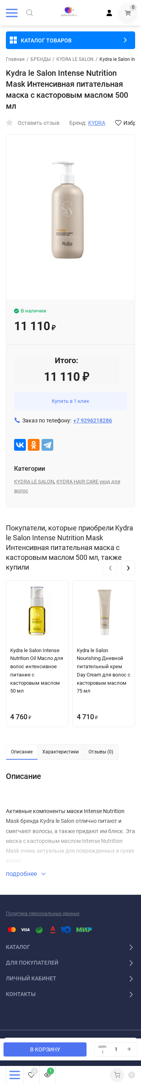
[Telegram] (47, 445)
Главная (15, 59)
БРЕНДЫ (41, 59)
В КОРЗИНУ (45, 1049)
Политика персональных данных (43, 913)
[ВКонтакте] (20, 445)
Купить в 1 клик (70, 401)
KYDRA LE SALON (75, 59)
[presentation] (110, 568)
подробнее (22, 873)
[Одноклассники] (34, 445)
